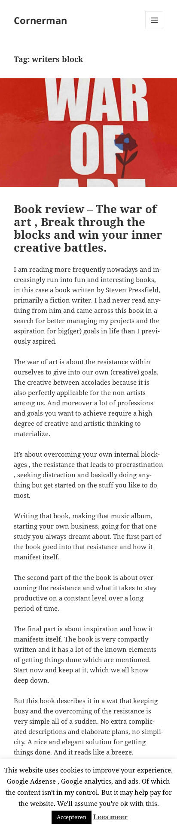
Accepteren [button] (71, 817)
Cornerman (40, 20)
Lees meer (110, 816)
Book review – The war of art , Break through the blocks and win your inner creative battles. (88, 228)
